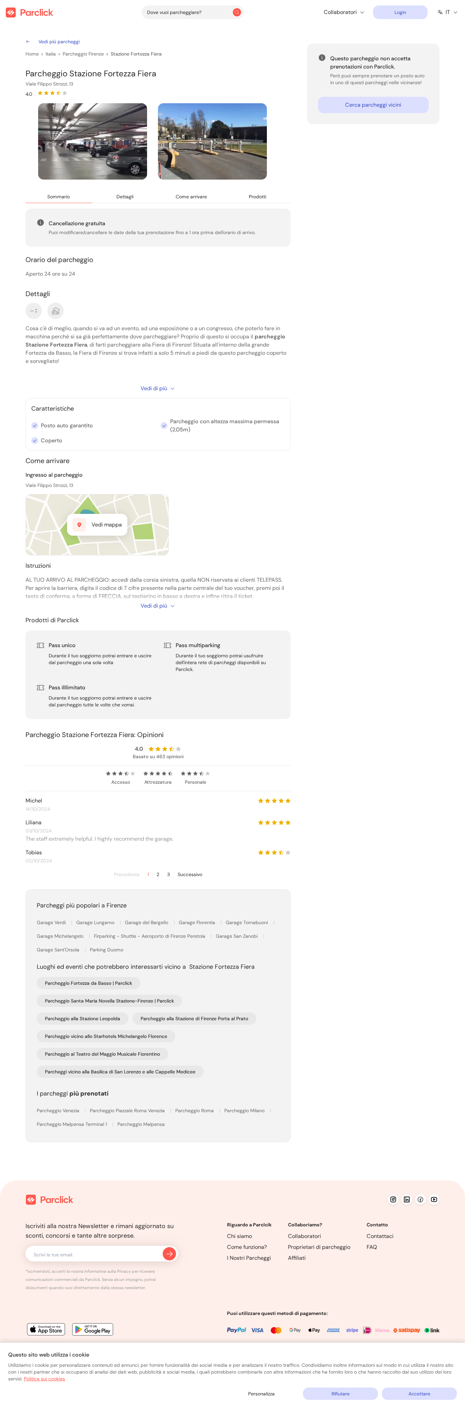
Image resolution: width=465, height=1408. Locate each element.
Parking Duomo (106, 950)
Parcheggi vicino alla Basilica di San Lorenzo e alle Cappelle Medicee (120, 1072)
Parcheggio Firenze (83, 54)
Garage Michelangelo (61, 936)
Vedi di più (154, 388)
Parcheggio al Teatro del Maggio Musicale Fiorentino (102, 1054)
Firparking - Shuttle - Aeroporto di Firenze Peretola (150, 936)
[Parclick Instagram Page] (393, 1199)
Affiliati (297, 1257)
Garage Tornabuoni (247, 922)
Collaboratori (304, 1236)
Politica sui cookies (44, 1379)
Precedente (127, 874)
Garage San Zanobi (237, 936)
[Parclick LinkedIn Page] (406, 1199)
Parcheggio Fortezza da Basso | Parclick (88, 983)
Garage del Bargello (147, 922)
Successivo (190, 874)
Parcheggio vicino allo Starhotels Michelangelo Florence (106, 1036)
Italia (51, 54)
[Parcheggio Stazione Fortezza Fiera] (92, 141)
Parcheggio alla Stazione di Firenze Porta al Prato (194, 1018)
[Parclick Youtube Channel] (434, 1199)
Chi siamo (239, 1236)
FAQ (372, 1247)
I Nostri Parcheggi (249, 1257)
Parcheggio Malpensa (141, 1124)
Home (32, 54)
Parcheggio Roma (195, 1110)
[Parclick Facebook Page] (420, 1199)
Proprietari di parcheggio (319, 1247)
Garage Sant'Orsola (59, 950)
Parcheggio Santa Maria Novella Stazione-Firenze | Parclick (109, 1001)
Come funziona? (247, 1247)
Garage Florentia (198, 922)
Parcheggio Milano (245, 1110)
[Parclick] (29, 12)
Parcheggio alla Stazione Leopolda (82, 1018)
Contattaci (380, 1236)
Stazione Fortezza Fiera (136, 54)
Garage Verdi (52, 922)
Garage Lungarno (96, 922)
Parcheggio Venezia (59, 1110)
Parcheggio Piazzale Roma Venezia (128, 1110)
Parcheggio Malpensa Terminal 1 (72, 1124)
